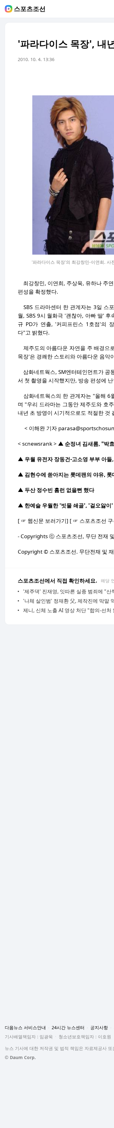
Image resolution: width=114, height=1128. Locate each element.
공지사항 (99, 1027)
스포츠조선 (30, 9)
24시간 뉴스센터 (68, 1027)
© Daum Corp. (20, 1057)
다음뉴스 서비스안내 (25, 1027)
